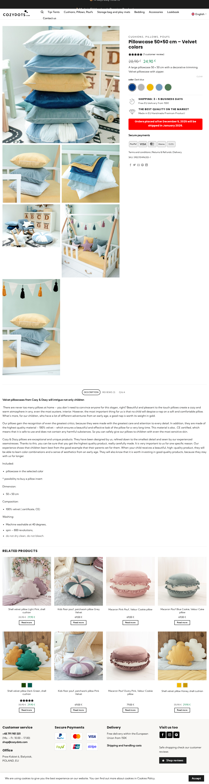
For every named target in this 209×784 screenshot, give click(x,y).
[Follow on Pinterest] (176, 735)
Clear (199, 76)
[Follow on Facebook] (163, 735)
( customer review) (153, 54)
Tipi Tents (54, 12)
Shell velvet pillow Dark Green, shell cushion (26, 692)
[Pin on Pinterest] (142, 165)
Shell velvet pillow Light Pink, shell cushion (26, 611)
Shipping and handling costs (124, 745)
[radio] (132, 87)
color (131, 80)
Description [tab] (91, 392)
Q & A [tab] (122, 392)
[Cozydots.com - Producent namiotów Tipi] (19, 14)
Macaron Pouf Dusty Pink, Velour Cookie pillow (130, 692)
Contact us (49, 18)
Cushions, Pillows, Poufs (78, 12)
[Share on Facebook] (130, 165)
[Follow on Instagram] (169, 735)
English (199, 14)
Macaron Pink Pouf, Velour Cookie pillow (130, 609)
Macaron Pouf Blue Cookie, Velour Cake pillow (182, 611)
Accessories (156, 12)
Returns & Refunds (161, 152)
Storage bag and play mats (113, 12)
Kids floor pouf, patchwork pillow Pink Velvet (78, 692)
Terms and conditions (140, 152)
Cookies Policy (146, 778)
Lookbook (173, 12)
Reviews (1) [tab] (108, 392)
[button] (42, 12)
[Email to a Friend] (138, 165)
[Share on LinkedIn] (146, 165)
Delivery (177, 152)
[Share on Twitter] (134, 165)
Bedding (139, 12)
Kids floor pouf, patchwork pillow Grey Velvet (79, 611)
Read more (27, 622)
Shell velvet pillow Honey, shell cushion (182, 691)
